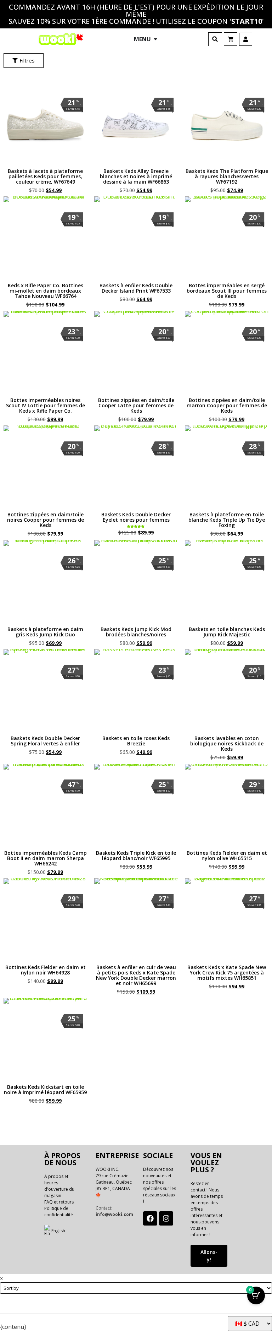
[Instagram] (166, 1218)
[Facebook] (150, 1218)
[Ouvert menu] (155, 39)
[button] (215, 39)
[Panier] (230, 39)
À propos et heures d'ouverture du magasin (59, 1186)
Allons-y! (208, 1256)
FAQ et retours (59, 1202)
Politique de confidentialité (58, 1211)
